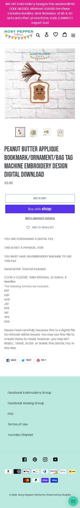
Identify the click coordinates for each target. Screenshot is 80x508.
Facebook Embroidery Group (29, 393)
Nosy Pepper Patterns (32, 495)
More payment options (40, 218)
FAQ (10, 414)
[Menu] (73, 35)
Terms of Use (18, 424)
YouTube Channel (20, 435)
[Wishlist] (55, 35)
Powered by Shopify (58, 495)
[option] (20, 132)
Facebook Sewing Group (26, 403)
